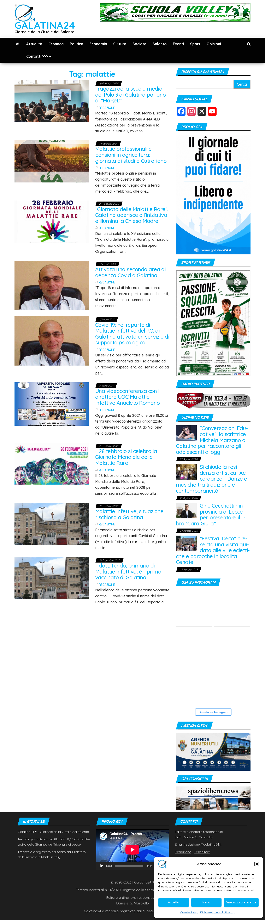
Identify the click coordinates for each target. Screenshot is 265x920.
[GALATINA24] (17, 44)
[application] (132, 849)
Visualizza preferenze (241, 902)
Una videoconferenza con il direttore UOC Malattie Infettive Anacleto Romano (127, 397)
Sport (195, 43)
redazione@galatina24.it (202, 844)
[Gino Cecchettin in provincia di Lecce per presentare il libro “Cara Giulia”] (186, 510)
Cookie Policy (189, 912)
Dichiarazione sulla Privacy (217, 912)
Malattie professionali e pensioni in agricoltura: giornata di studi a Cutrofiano (130, 154)
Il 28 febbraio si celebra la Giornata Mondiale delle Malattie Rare (126, 457)
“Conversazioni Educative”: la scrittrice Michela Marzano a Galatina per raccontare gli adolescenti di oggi (212, 440)
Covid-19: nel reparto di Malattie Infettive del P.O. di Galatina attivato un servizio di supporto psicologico (132, 333)
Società (139, 43)
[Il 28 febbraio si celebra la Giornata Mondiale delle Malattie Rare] (51, 463)
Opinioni (214, 43)
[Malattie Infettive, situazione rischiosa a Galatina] (51, 523)
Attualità (34, 43)
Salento (160, 43)
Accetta (173, 902)
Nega (206, 902)
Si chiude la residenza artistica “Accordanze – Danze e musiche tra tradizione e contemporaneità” (211, 478)
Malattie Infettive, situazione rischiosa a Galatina (129, 514)
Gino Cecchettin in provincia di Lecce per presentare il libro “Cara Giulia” (211, 514)
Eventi (178, 43)
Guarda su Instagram (213, 712)
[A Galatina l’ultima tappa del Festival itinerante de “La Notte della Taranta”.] (232, 685)
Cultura (119, 43)
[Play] (102, 866)
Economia (98, 43)
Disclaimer (202, 852)
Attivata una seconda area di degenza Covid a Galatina (130, 272)
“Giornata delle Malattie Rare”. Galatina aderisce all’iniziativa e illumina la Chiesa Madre (131, 215)
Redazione (107, 108)
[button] (257, 864)
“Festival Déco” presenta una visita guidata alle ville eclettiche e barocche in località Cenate (213, 550)
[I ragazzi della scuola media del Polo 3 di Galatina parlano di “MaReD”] (51, 100)
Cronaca (56, 43)
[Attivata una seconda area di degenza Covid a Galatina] (51, 285)
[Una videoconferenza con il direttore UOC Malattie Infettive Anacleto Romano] (51, 403)
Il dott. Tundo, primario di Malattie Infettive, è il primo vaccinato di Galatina (128, 571)
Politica (76, 43)
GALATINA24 (44, 25)
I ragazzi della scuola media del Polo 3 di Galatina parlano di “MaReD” (130, 94)
